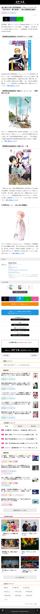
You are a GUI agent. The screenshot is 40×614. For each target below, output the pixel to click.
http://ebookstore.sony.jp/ (14, 272)
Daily (6, 426)
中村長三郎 (29, 595)
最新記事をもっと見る (20, 510)
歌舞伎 (6, 587)
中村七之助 (18, 591)
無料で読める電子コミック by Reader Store (16, 365)
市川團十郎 (15, 587)
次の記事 (34, 355)
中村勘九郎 (29, 591)
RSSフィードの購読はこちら (20, 304)
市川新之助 (26, 587)
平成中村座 (18, 595)
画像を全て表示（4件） (20, 292)
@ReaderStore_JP (12, 267)
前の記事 (6, 355)
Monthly (33, 426)
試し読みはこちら (13, 86)
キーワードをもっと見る (31, 604)
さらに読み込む (20, 577)
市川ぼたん (7, 591)
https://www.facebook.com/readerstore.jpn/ (18, 269)
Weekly (20, 426)
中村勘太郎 (7, 595)
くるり (6, 599)
